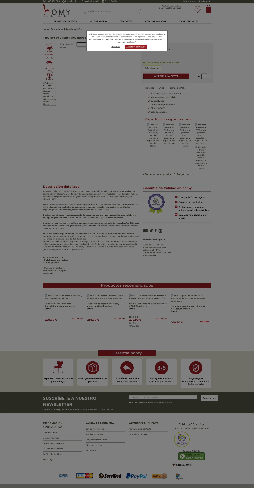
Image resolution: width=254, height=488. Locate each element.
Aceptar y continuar (135, 47)
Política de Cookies (112, 39)
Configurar (116, 47)
